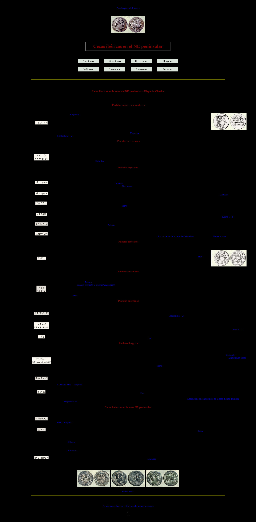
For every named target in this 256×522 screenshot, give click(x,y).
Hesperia (78, 384)
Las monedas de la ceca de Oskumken (176, 236)
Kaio (200, 431)
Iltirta (159, 366)
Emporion (74, 114)
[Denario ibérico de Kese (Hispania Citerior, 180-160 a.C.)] (93, 486)
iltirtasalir (230, 355)
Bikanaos (72, 450)
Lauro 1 (226, 217)
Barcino (119, 183)
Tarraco (88, 282)
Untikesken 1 (63, 136)
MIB (69, 384)
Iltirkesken (99, 161)
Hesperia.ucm (219, 236)
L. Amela (61, 384)
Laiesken (224, 194)
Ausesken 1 (174, 316)
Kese (74, 295)
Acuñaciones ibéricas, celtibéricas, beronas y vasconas (128, 506)
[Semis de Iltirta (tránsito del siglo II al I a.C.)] (162, 486)
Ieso (200, 256)
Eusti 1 (236, 329)
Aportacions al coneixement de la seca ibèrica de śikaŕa (213, 399)
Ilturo (124, 205)
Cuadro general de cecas (128, 8)
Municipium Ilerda (237, 358)
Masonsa (151, 459)
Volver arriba (128, 491)
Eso (142, 393)
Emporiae (134, 133)
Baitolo (111, 225)
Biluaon (71, 442)
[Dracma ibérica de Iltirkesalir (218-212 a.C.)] (128, 32)
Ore (149, 338)
